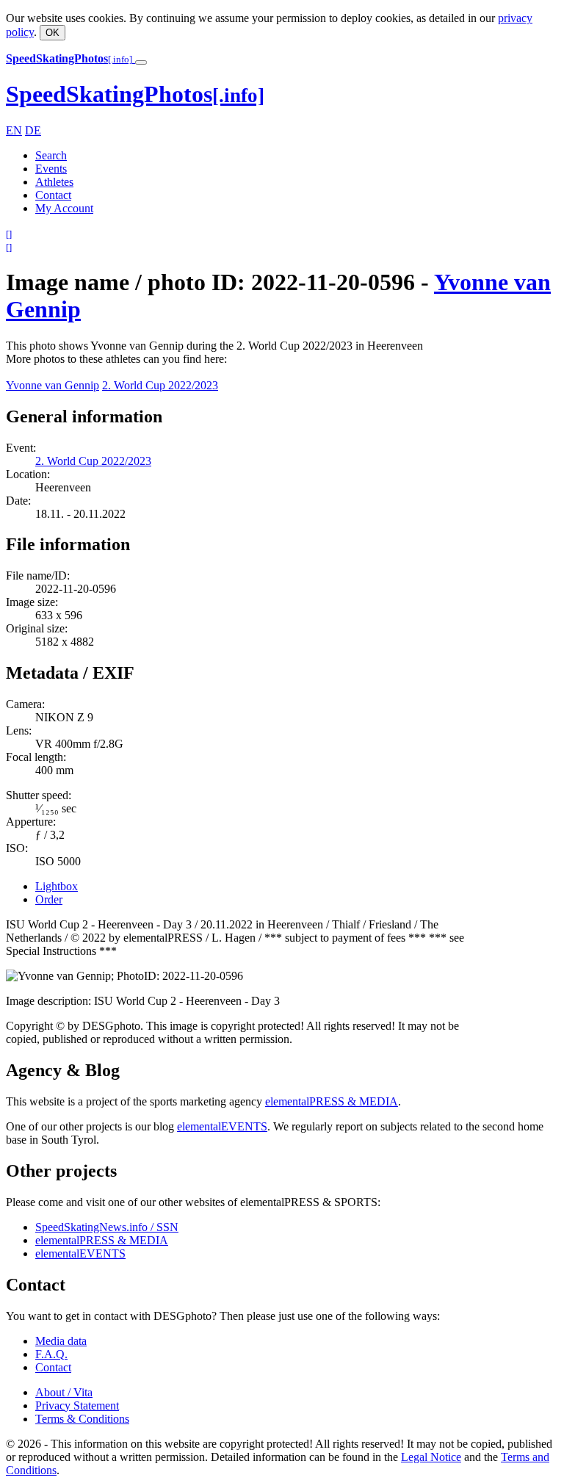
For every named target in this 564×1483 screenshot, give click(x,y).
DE (33, 130)
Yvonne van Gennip (52, 385)
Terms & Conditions (82, 1418)
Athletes (54, 182)
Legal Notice (431, 1457)
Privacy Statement (77, 1405)
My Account (64, 208)
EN (14, 130)
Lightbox (56, 886)
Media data (61, 1341)
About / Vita (64, 1392)
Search (51, 155)
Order (48, 899)
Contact (53, 195)
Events (51, 168)
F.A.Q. (51, 1354)
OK (52, 32)
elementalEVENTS (222, 1126)
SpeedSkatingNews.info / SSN (106, 1227)
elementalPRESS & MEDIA (331, 1101)
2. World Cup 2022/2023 (160, 385)
